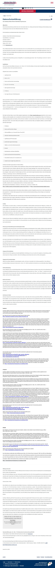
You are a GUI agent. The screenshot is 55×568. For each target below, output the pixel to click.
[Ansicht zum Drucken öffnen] (51, 16)
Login (4, 562)
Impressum (10, 562)
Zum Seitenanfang (48, 557)
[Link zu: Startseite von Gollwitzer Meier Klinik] (10, 3)
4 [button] (30, 8)
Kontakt (22, 565)
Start (5, 15)
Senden (38, 557)
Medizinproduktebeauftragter (11, 563)
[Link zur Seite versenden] (49, 16)
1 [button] (25, 8)
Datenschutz (17, 562)
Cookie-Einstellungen (46, 19)
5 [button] (32, 8)
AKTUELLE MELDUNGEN (27, 11)
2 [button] (27, 8)
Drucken (42, 557)
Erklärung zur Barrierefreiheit (11, 565)
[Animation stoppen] (23, 8)
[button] (13, 522)
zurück (4, 557)
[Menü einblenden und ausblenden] (52, 2)
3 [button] (28, 8)
